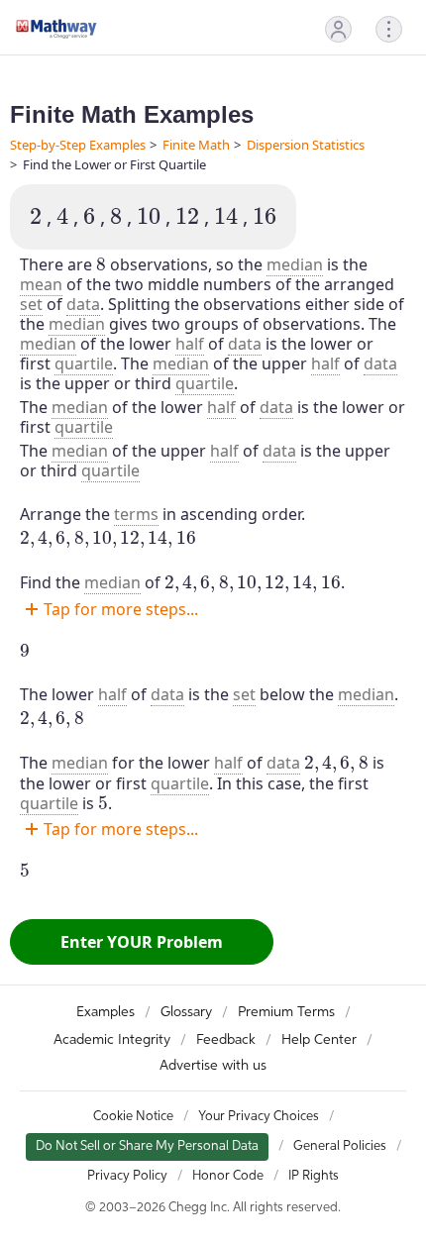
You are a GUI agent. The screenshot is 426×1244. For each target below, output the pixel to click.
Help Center (319, 1040)
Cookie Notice (133, 1116)
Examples (105, 1012)
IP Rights (313, 1176)
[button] (338, 29)
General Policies (339, 1146)
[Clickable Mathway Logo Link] (56, 29)
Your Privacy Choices (258, 1116)
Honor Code (228, 1176)
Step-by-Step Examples (78, 145)
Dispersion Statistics (306, 145)
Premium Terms (286, 1012)
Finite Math (196, 145)
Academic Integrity (111, 1040)
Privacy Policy (127, 1176)
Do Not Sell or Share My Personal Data (147, 1146)
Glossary (186, 1012)
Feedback (226, 1040)
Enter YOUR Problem (141, 942)
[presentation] (36, 216)
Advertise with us (213, 1066)
